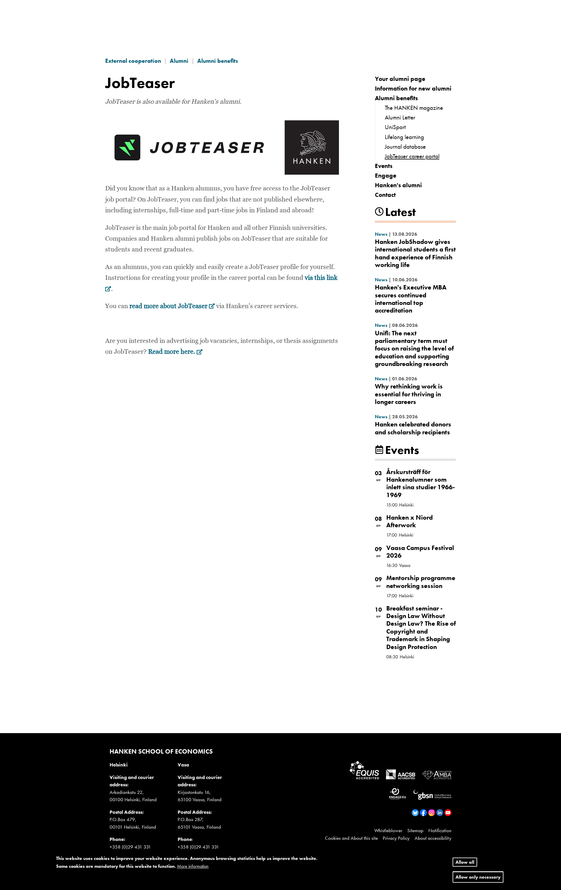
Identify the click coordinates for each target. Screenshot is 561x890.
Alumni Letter (400, 117)
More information (193, 866)
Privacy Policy (396, 838)
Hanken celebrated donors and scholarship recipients (413, 428)
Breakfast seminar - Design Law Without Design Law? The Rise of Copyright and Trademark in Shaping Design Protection (421, 627)
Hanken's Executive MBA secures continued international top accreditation (410, 299)
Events (383, 166)
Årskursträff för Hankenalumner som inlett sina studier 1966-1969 (420, 483)
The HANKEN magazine (414, 108)
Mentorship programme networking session (420, 582)
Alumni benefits (217, 61)
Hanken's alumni (398, 185)
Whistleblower (388, 830)
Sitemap (415, 830)
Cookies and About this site (351, 838)
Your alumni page (400, 79)
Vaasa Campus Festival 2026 (420, 552)
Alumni (179, 61)
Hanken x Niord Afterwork (409, 521)
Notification (439, 830)
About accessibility (433, 838)
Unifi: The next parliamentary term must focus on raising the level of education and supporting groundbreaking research (414, 348)
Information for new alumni (413, 88)
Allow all (465, 862)
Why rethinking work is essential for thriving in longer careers (409, 394)
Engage (385, 175)
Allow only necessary (478, 877)
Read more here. (175, 352)
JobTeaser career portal (412, 156)
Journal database (405, 146)
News (381, 234)
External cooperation (133, 61)
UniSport (395, 127)
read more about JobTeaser (172, 306)
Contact (385, 195)
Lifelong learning (404, 137)
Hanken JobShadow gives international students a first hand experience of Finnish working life (415, 253)
